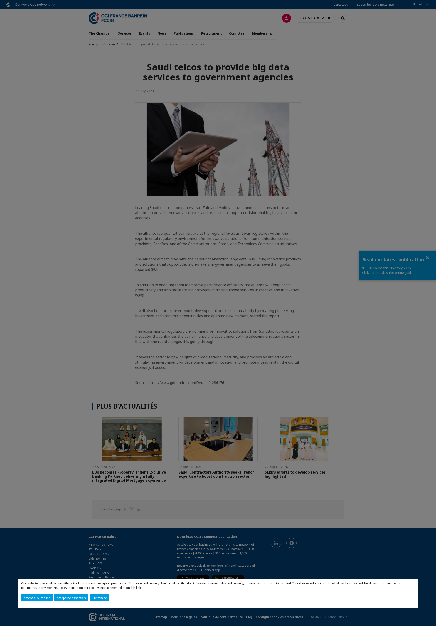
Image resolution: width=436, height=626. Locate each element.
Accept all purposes (37, 598)
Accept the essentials (71, 598)
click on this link (130, 588)
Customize (99, 598)
